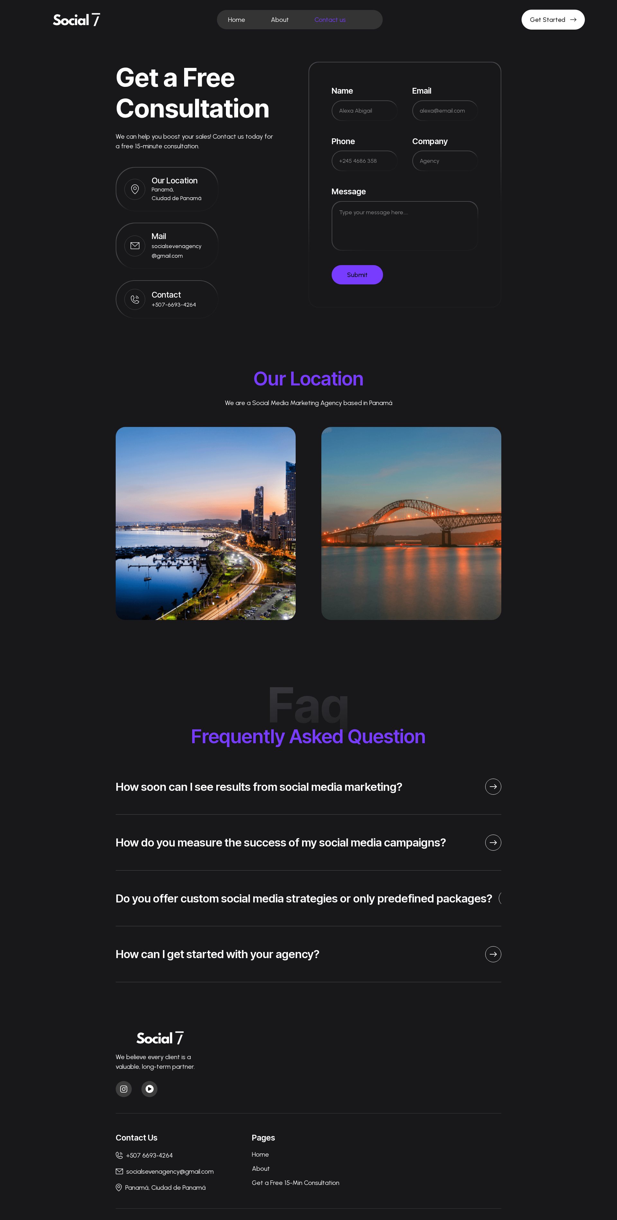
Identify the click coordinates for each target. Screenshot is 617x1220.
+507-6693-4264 (174, 304)
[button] (371, 16)
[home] (78, 19)
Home (236, 19)
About (280, 19)
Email (421, 91)
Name (342, 91)
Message (349, 191)
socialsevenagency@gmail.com (170, 1171)
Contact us (330, 19)
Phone (343, 141)
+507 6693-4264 (149, 1155)
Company (430, 141)
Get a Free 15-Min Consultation (295, 1183)
